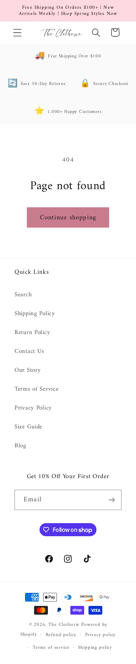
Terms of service (51, 647)
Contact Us (29, 351)
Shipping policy (95, 647)
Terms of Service (37, 389)
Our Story (28, 370)
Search (23, 294)
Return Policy (32, 332)
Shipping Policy (35, 313)
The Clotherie (63, 624)
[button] (17, 32)
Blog (20, 445)
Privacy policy (100, 635)
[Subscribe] (111, 500)
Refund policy (61, 635)
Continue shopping (68, 217)
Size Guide (28, 426)
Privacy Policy (33, 408)
